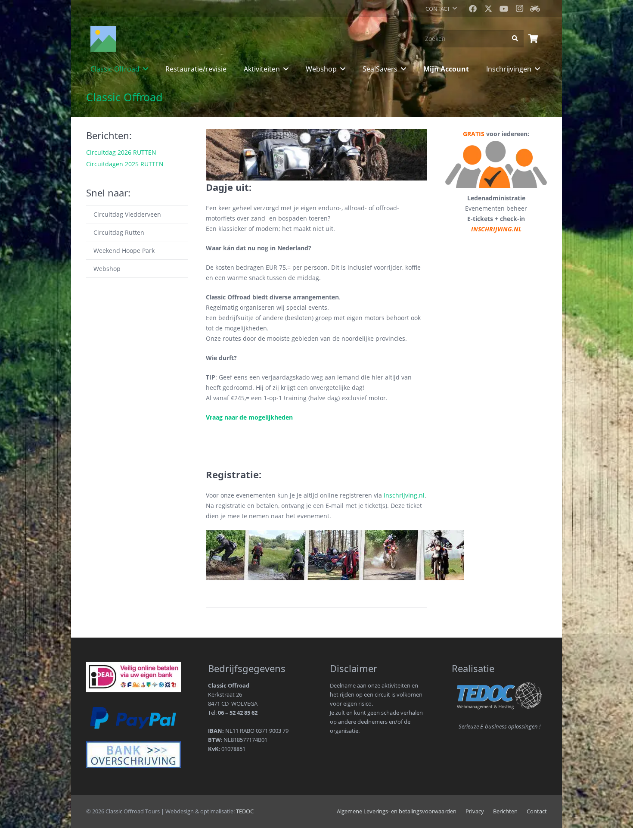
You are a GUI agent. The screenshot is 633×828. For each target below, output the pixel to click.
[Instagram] (519, 8)
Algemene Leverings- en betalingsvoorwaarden (396, 811)
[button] (441, 8)
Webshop (107, 269)
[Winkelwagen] (533, 38)
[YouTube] (504, 8)
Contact (537, 811)
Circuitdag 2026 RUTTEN (121, 152)
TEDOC (245, 811)
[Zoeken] (515, 38)
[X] (488, 8)
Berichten (505, 811)
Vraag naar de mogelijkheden (249, 417)
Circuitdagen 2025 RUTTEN (125, 164)
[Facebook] (473, 8)
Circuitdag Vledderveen (127, 214)
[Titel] (535, 8)
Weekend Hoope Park (124, 250)
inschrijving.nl (404, 495)
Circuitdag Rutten (118, 232)
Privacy (474, 811)
